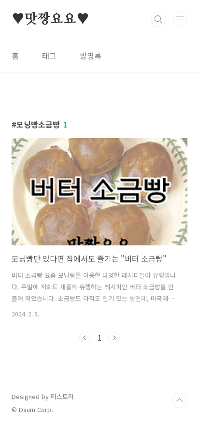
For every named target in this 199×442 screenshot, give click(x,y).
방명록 (90, 55)
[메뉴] (180, 19)
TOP (179, 400)
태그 (49, 55)
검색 (158, 19)
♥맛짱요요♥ (50, 19)
